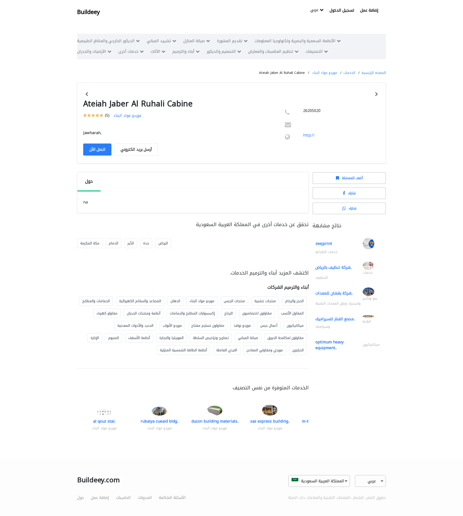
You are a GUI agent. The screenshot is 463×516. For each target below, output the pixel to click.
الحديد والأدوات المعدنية (135, 325)
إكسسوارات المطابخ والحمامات (192, 313)
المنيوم (113, 338)
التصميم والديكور (221, 51)
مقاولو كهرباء (106, 313)
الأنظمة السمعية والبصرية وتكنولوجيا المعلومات (295, 41)
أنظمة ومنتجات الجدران (143, 313)
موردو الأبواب (172, 325)
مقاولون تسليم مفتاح (207, 325)
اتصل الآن (97, 149)
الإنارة (95, 338)
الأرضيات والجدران (91, 51)
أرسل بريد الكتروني (136, 149)
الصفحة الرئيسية (373, 73)
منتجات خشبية (265, 301)
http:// (308, 135)
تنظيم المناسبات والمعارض (270, 51)
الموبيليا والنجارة (171, 338)
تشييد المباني (159, 41)
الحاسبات (123, 497)
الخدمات (349, 73)
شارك (352, 193)
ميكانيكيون (295, 325)
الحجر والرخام (294, 301)
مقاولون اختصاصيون (257, 313)
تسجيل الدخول (342, 10)
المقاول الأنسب (292, 313)
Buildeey (88, 12)
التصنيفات (314, 51)
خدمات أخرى (128, 51)
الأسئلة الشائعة (172, 497)
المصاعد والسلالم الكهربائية (140, 301)
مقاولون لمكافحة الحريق (285, 338)
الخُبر (131, 243)
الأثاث (155, 51)
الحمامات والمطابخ (96, 301)
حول (80, 497)
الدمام (113, 243)
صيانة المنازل (194, 41)
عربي (315, 10)
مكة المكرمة (89, 243)
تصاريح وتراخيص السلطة (211, 338)
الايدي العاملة (226, 350)
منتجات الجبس (234, 301)
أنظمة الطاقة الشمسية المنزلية (183, 350)
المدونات (145, 497)
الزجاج (228, 313)
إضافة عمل (369, 10)
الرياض (163, 243)
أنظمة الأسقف (139, 338)
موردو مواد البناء (324, 73)
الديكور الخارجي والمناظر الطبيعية (106, 41)
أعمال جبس (268, 325)
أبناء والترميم (183, 51)
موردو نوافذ (242, 325)
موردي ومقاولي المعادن (264, 350)
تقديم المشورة (229, 41)
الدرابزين (298, 350)
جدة (146, 243)
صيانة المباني (248, 338)
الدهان (175, 301)
